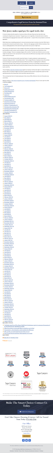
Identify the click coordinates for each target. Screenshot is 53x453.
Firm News (6, 93)
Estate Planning (8, 91)
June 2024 (6, 138)
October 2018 (7, 204)
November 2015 (8, 264)
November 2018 (8, 202)
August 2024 (7, 135)
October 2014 (7, 286)
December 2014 (8, 283)
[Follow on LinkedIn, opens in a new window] (26, 440)
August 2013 (7, 311)
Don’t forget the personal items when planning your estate (18, 333)
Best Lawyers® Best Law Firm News (27, 393)
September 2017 (8, 226)
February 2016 (7, 259)
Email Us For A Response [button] (27, 411)
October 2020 (7, 173)
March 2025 (7, 133)
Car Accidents (7, 86)
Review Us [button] (26, 436)
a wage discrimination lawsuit (16, 69)
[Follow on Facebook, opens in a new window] (23, 440)
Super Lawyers (44, 393)
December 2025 (8, 126)
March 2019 (7, 195)
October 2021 (7, 159)
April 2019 (6, 193)
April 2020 (6, 179)
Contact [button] (31, 3)
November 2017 (8, 223)
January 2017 (7, 240)
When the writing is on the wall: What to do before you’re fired (19, 328)
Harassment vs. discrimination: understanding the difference (19, 330)
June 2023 (6, 147)
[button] (21, 3)
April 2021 (6, 166)
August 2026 (7, 116)
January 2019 (7, 198)
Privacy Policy (21, 450)
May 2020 (6, 178)
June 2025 (6, 130)
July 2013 (6, 312)
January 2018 (7, 219)
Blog (5, 84)
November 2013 (8, 305)
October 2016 (7, 245)
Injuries (6, 95)
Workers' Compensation (10, 105)
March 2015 (7, 278)
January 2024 (7, 145)
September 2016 (8, 247)
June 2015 (6, 273)
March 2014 (7, 298)
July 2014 (6, 292)
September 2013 (8, 309)
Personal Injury (8, 98)
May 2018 (6, 212)
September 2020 (8, 174)
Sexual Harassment (9, 101)
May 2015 (6, 274)
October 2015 (7, 266)
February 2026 (7, 123)
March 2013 (7, 317)
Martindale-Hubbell (37, 393)
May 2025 (6, 131)
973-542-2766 (27, 17)
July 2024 (6, 136)
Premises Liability (8, 100)
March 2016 (7, 257)
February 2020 (7, 181)
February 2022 (7, 157)
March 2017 (7, 236)
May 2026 (6, 117)
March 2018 (7, 216)
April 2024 (6, 142)
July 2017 (6, 230)
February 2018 (7, 217)
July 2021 (6, 162)
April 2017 (6, 235)
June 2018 (6, 211)
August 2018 (7, 207)
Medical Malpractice (9, 96)
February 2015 (7, 280)
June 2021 (6, 164)
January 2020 (7, 183)
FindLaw (41, 450)
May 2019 (6, 192)
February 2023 (7, 148)
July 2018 (6, 209)
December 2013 (8, 304)
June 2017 (6, 231)
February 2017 (7, 238)
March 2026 (7, 121)
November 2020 (8, 171)
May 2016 (6, 254)
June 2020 (6, 176)
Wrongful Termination (9, 110)
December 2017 (8, 221)
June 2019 (6, 190)
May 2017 (6, 233)
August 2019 (7, 186)
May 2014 (6, 295)
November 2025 (8, 128)
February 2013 (7, 319)
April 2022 (6, 154)
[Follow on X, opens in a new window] (29, 440)
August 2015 (7, 269)
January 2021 (7, 169)
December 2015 (8, 262)
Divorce (6, 88)
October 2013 (7, 307)
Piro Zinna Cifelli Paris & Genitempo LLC (24, 449)
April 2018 (6, 214)
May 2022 (6, 152)
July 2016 (6, 250)
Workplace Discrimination (10, 107)
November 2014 (8, 285)
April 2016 (6, 255)
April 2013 (6, 316)
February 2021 (7, 167)
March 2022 (7, 155)
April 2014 (6, 297)
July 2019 (6, 188)
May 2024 (6, 140)
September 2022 (8, 150)
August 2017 (7, 228)
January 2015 (7, 281)
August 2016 (7, 249)
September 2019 (8, 185)
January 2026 (7, 124)
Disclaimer (12, 450)
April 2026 (6, 119)
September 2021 (8, 161)
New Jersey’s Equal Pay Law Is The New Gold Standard (23, 80)
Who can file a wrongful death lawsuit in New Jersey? (17, 331)
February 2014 (7, 300)
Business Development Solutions (32, 450)
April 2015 (6, 276)
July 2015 (6, 271)
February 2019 (7, 197)
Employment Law (8, 89)
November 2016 (8, 243)
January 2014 (7, 302)
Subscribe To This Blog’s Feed (11, 337)
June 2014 (6, 293)
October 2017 (7, 224)
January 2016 (7, 261)
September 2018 (8, 205)
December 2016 (8, 242)
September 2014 (8, 288)
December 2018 (8, 200)
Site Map (16, 450)
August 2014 (7, 290)
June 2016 (6, 252)
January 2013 (7, 321)
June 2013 (6, 314)
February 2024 (7, 143)
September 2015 (8, 267)
